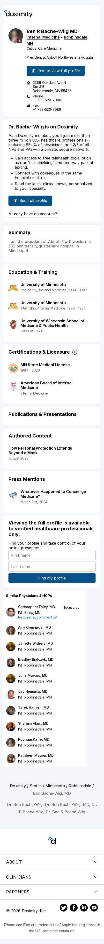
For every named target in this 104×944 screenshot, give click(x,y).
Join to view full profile (58, 70)
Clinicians (18, 877)
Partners (17, 891)
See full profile (33, 202)
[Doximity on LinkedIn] (84, 908)
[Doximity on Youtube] (94, 908)
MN (30, 43)
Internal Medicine (43, 37)
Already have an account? (32, 213)
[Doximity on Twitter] (63, 908)
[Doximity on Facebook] (74, 908)
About (14, 862)
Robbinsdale (75, 37)
